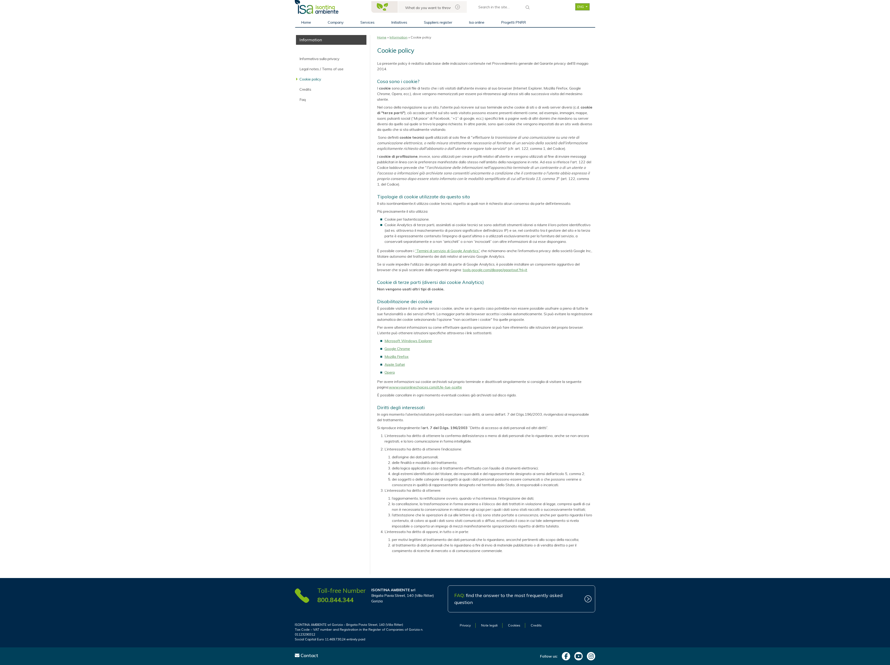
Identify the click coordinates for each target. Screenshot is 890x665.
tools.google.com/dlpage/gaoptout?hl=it (495, 269)
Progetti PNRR (513, 22)
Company (336, 22)
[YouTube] (577, 656)
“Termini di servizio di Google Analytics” (447, 250)
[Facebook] (564, 656)
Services (367, 22)
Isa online (476, 22)
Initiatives (399, 22)
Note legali (489, 625)
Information (398, 37)
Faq (302, 99)
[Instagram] (590, 656)
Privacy (465, 625)
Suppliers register (438, 22)
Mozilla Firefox (397, 356)
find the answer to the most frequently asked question (508, 598)
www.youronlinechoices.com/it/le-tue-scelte (425, 387)
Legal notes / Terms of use (321, 69)
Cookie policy (310, 79)
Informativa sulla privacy (319, 58)
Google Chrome (397, 348)
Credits (305, 89)
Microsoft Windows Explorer (408, 340)
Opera (390, 372)
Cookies (514, 625)
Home (306, 22)
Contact (308, 655)
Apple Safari (395, 364)
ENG (581, 7)
